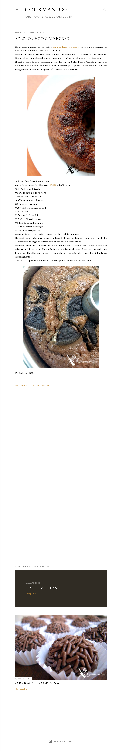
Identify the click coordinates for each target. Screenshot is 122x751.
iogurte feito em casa (65, 46)
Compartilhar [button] (21, 385)
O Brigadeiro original (38, 683)
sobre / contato (36, 17)
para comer (56, 17)
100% (53, 185)
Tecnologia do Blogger (64, 741)
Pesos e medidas (41, 587)
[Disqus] (61, 434)
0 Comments (37, 32)
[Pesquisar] (105, 9)
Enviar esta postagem (40, 385)
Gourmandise (46, 9)
